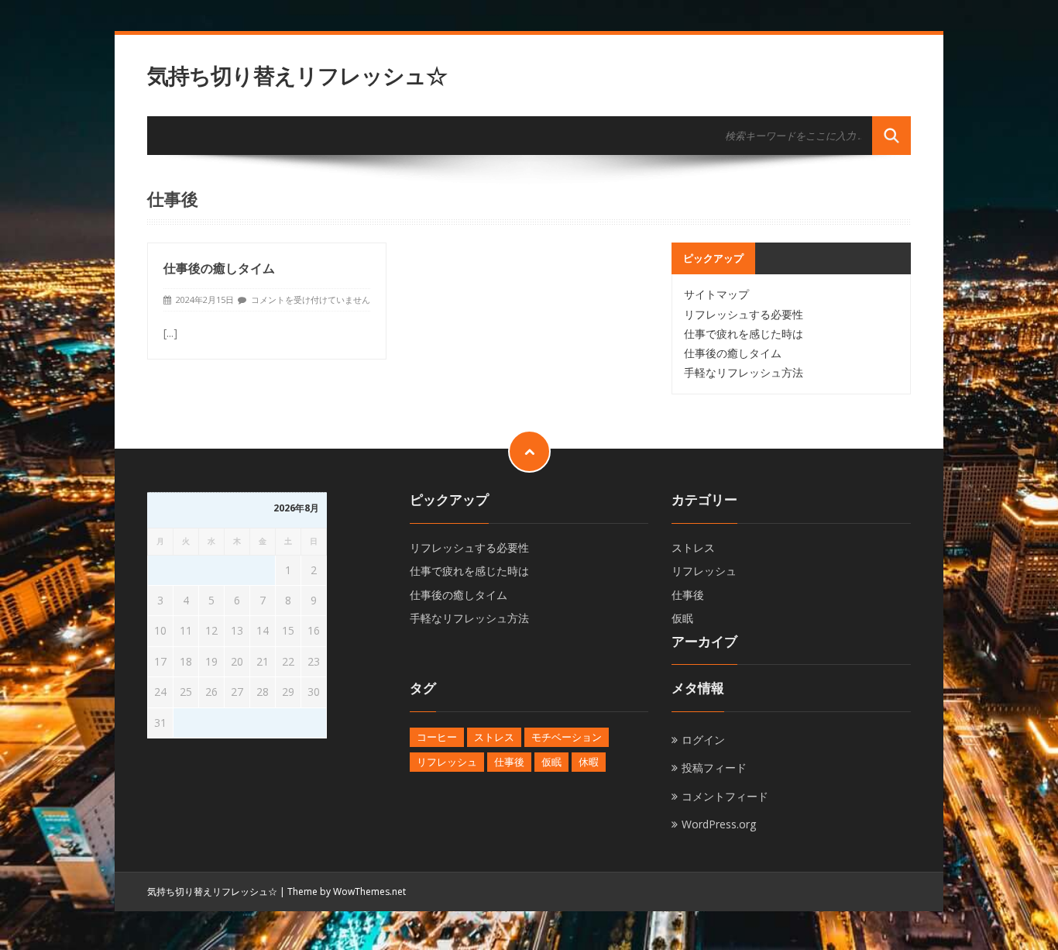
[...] (170, 332)
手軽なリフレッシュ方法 (743, 372)
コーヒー (437, 737)
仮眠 (682, 618)
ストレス (693, 547)
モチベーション (566, 737)
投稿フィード (714, 767)
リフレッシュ (704, 570)
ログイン (703, 739)
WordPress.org (719, 824)
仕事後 (688, 594)
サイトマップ (716, 294)
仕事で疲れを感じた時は (743, 333)
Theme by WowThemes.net (346, 891)
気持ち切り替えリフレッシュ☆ (297, 75)
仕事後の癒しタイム (219, 268)
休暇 (589, 762)
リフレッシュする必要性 (743, 314)
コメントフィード (725, 796)
